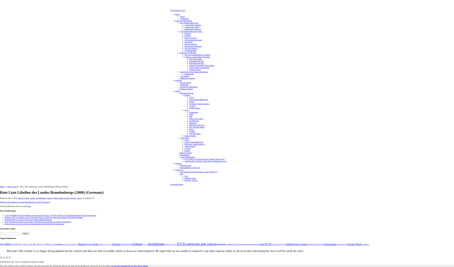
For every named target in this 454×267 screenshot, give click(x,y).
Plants (191, 129)
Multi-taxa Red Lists (196, 125)
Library (178, 91)
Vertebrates (365, 244)
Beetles (89, 244)
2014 (47, 244)
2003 (7, 244)
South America (194, 108)
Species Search (185, 83)
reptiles (303, 244)
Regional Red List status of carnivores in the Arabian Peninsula (28, 220)
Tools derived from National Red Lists (194, 72)
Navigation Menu (176, 185)
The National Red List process (191, 32)
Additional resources (187, 78)
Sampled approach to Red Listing (201, 66)
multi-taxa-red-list (252, 244)
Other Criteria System (61, 198)
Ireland (167, 244)
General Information (187, 157)
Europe (192, 102)
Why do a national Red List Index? (197, 55)
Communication (190, 51)
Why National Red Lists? (189, 23)
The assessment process (193, 40)
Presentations (185, 155)
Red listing (188, 42)
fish (122, 244)
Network (178, 163)
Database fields (190, 178)
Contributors (184, 19)
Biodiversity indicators (192, 29)
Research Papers (186, 153)
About (182, 17)
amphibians (59, 244)
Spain (321, 244)
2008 (24, 244)
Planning (187, 34)
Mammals (192, 123)
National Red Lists (187, 93)
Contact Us (179, 170)
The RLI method (195, 59)
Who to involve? (190, 38)
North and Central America (199, 104)
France (128, 244)
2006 (16, 244)
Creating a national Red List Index (197, 57)
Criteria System (190, 136)
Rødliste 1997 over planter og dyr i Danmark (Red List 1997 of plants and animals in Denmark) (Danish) (44, 218)
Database (178, 80)
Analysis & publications (189, 87)
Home (177, 14)
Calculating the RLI (196, 61)
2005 (12, 244)
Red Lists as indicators (188, 53)
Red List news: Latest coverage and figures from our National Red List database (34, 224)
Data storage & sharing (193, 46)
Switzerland (330, 244)
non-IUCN (266, 244)
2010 (30, 244)
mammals (221, 244)
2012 (39, 244)
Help (181, 174)
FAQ (186, 176)
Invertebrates (194, 121)
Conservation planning (192, 25)
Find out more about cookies (137, 266)
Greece (145, 244)
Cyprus (110, 244)
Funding (187, 36)
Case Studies (184, 76)
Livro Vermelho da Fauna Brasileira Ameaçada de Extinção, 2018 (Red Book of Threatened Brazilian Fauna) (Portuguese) (50, 215)
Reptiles (192, 132)
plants (288, 244)
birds (95, 244)
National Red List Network (190, 168)
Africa (191, 97)
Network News (185, 166)
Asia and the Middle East (198, 100)
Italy (171, 244)
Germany (137, 244)
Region (187, 95)
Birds (191, 115)
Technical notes (195, 70)
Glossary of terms (191, 180)
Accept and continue (119, 266)
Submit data (184, 85)
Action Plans (184, 138)
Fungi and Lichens (196, 119)
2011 (34, 244)
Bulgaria (100, 244)
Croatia (106, 244)
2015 (51, 244)
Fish (190, 117)
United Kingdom (341, 244)
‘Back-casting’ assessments (199, 68)
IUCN (174, 244)
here (29, 206)
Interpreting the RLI (196, 63)
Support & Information (183, 21)
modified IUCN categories (236, 244)
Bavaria (82, 244)
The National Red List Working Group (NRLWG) (198, 172)
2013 (43, 244)
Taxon (186, 110)
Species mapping (190, 44)
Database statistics (186, 89)
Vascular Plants (195, 134)
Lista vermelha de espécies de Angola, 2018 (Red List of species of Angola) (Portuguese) (38, 222)
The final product (190, 49)
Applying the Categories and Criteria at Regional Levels (205, 161)
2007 (20, 244)
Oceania (192, 106)
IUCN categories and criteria (197, 244)
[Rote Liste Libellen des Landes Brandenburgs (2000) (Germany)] (25, 202)
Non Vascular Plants (196, 127)
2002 (2, 244)
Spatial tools (189, 74)
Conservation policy (191, 27)
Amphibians (193, 112)
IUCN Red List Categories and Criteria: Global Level (204, 159)
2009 (27, 244)
